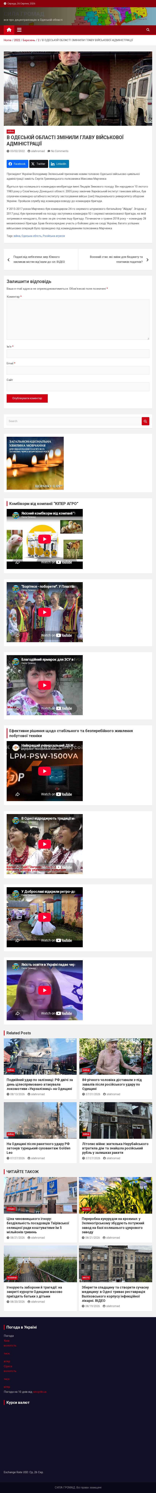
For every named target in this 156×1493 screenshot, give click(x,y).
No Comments (59, 151)
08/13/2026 (17, 1094)
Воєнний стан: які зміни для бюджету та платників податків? (116, 259)
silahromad (38, 151)
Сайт (10, 380)
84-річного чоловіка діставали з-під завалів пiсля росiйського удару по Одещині (112, 1084)
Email (11, 363)
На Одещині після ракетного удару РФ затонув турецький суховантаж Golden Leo (38, 1148)
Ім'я (10, 346)
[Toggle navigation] (19, 29)
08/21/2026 (17, 1237)
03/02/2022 (17, 151)
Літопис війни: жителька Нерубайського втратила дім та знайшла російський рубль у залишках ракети (115, 1148)
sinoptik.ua (39, 1392)
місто (86, 1278)
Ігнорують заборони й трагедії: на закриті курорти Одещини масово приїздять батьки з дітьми (34, 1291)
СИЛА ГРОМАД (24, 13)
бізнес (86, 1209)
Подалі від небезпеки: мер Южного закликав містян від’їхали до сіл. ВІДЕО (39, 259)
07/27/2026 (17, 1158)
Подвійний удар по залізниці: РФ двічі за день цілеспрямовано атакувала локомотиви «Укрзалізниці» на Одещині (40, 1084)
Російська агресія (54, 235)
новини (12, 1278)
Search (145, 421)
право (11, 1209)
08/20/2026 (17, 1301)
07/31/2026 (93, 1094)
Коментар (14, 296)
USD (25, 1472)
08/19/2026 (92, 1306)
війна (11, 131)
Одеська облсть (31, 235)
